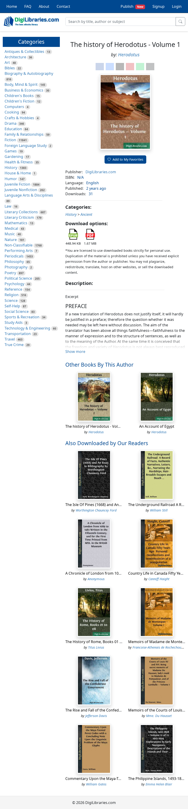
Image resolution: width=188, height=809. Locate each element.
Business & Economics (24, 90)
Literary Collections (21, 211)
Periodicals (14, 256)
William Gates (96, 784)
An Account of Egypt (156, 426)
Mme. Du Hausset (159, 716)
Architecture (15, 57)
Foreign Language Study (26, 145)
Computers (14, 106)
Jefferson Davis (96, 716)
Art (7, 62)
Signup (158, 6)
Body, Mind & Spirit (21, 84)
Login (177, 6)
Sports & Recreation (22, 316)
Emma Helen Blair (159, 784)
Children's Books (19, 95)
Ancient (86, 214)
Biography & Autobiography (29, 73)
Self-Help (12, 305)
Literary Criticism (19, 217)
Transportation (18, 333)
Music (10, 233)
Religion (12, 294)
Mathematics (16, 222)
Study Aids (14, 322)
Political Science (18, 278)
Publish (132, 6)
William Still (159, 510)
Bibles (10, 67)
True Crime (14, 344)
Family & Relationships (24, 134)
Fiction (10, 139)
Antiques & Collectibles (24, 51)
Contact (63, 6)
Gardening (14, 156)
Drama (11, 123)
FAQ (27, 6)
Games (11, 151)
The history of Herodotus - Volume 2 (96, 426)
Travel (10, 339)
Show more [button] (75, 351)
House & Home (18, 173)
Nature (11, 239)
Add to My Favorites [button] (128, 159)
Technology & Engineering (27, 328)
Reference (13, 289)
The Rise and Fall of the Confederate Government (108, 710)
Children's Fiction (19, 101)
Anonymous (96, 579)
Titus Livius (96, 647)
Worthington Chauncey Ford (96, 510)
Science (11, 300)
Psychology (14, 283)
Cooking (12, 112)
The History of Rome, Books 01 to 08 (96, 641)
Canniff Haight (158, 579)
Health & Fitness (19, 162)
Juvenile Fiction (17, 184)
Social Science (17, 311)
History (11, 167)
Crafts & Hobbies (19, 117)
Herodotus (129, 54)
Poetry (10, 272)
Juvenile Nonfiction (21, 189)
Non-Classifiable (19, 245)
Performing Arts (19, 250)
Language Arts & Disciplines (29, 195)
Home (11, 6)
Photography (16, 267)
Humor (11, 178)
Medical (11, 228)
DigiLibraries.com (101, 171)
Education (13, 128)
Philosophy (14, 261)
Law (8, 206)
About (44, 6)
